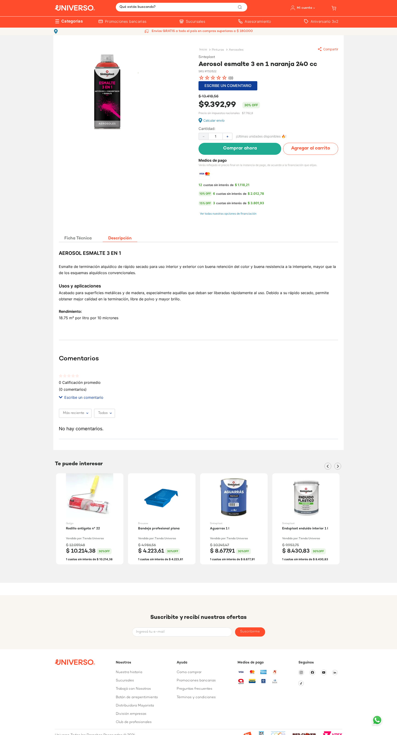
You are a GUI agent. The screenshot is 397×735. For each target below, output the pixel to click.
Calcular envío (213, 120)
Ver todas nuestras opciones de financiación (228, 213)
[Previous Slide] (327, 466)
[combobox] (181, 7)
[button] (328, 49)
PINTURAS (218, 50)
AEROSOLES (236, 50)
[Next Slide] (337, 466)
